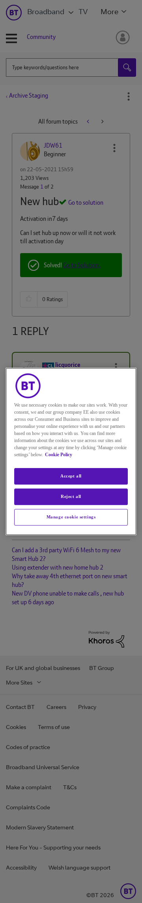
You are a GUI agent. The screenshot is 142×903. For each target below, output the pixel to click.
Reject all (71, 496)
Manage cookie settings (71, 516)
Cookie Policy (58, 454)
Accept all (71, 476)
